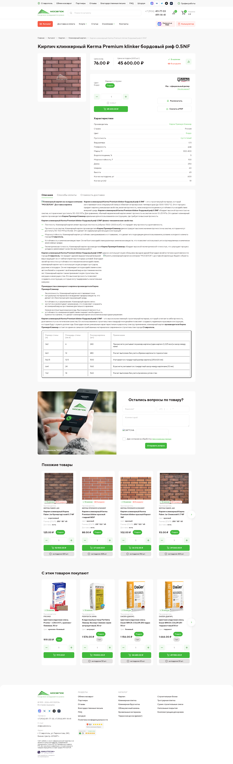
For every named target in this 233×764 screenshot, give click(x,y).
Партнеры (81, 3)
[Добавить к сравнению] (188, 62)
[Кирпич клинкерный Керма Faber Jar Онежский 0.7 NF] (174, 488)
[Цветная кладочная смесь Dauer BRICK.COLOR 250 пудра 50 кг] (136, 596)
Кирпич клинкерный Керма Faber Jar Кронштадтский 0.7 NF (59, 513)
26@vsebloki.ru (44, 726)
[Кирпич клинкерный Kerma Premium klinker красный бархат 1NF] (136, 488)
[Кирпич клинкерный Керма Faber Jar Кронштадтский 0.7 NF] (59, 488)
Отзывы (93, 3)
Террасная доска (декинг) (130, 716)
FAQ (131, 3)
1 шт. (59, 639)
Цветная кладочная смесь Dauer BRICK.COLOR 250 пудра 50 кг (135, 623)
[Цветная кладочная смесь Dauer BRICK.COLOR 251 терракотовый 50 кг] (174, 596)
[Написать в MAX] (152, 3)
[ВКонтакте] (157, 3)
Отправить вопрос (156, 446)
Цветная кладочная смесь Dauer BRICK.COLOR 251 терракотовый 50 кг (171, 623)
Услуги (82, 24)
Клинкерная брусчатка (129, 704)
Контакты (123, 24)
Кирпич (121, 696)
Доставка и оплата (66, 24)
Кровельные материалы (129, 712)
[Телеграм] (162, 3)
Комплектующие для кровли (170, 712)
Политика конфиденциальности (93, 720)
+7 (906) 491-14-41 (63, 719)
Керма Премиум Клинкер (180, 124)
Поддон (110, 85)
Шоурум (141, 3)
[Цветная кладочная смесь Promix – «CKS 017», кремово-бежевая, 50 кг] (59, 596)
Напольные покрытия (167, 708)
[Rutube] (171, 3)
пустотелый (186, 138)
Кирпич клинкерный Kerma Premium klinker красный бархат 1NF (136, 514)
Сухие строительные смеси (170, 704)
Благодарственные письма (112, 3)
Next (191, 514)
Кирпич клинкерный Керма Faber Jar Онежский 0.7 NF (171, 513)
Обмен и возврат (64, 3)
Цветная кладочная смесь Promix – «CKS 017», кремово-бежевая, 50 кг (58, 623)
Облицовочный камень (128, 708)
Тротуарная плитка (166, 700)
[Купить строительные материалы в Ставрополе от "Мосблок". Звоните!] (51, 13)
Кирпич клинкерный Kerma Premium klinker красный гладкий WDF (94, 514)
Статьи (94, 24)
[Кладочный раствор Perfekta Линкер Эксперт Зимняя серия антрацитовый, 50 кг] (97, 596)
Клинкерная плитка (127, 700)
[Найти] (71, 13)
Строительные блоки (167, 696)
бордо (188, 133)
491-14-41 (160, 14)
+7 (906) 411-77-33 (46, 719)
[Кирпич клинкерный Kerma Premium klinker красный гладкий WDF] (97, 488)
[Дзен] (166, 3)
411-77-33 (160, 11)
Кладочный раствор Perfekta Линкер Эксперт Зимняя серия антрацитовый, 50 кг (96, 623)
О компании (107, 24)
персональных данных (161, 439)
